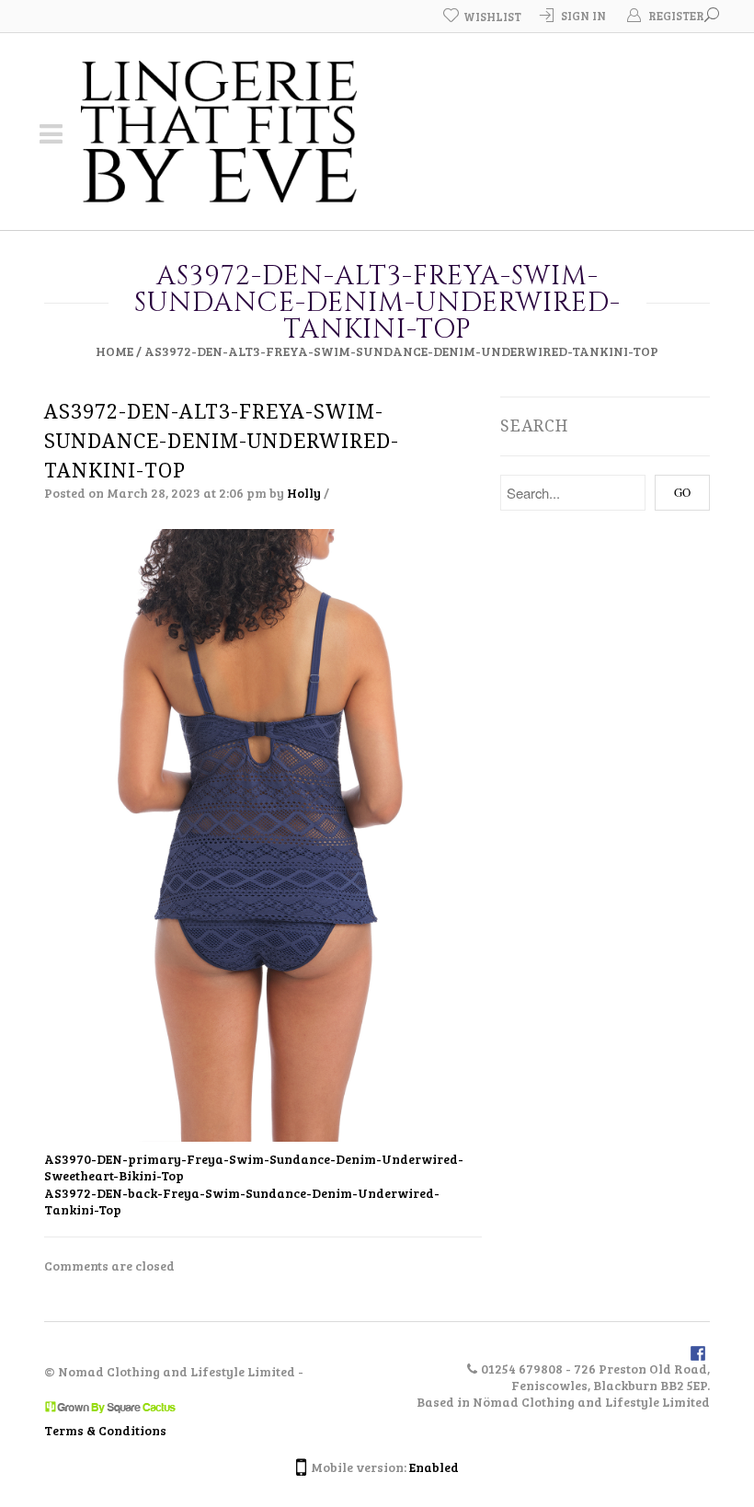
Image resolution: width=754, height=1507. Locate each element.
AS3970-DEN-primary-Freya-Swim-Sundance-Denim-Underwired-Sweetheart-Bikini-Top (253, 1167)
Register (676, 15)
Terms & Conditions (105, 1430)
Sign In (583, 15)
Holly (304, 492)
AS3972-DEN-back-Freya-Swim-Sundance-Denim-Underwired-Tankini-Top (242, 1201)
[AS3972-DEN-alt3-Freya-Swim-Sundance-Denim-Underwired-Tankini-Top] (263, 834)
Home (114, 351)
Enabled (434, 1467)
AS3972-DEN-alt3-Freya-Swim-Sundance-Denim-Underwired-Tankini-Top (221, 441)
